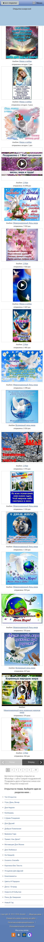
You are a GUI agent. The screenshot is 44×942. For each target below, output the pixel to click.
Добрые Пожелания (13, 829)
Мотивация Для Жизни (14, 844)
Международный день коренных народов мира (22, 712)
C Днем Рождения (12, 818)
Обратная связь (35, 914)
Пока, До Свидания (13, 897)
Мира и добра (25, 61)
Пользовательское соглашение (22, 926)
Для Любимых (11, 850)
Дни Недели (10, 807)
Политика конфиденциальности (21, 922)
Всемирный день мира (25, 425)
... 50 (35, 770)
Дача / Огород (11, 887)
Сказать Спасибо (12, 860)
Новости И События (13, 892)
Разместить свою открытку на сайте (21, 918)
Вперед (31, 762)
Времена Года (10, 834)
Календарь (9, 813)
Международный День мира (25, 223)
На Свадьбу (9, 855)
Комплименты (11, 876)
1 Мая (25, 183)
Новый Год (9, 902)
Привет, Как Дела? (12, 839)
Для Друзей (9, 823)
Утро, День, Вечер (12, 802)
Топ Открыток (10, 797)
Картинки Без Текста (13, 865)
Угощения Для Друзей (14, 871)
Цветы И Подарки (12, 881)
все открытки (10, 3)
